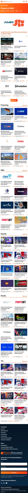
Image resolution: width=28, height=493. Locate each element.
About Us (3, 429)
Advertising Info (4, 430)
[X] (1, 483)
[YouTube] (6, 483)
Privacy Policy (4, 434)
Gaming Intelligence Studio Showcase (9, 448)
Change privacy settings (6, 437)
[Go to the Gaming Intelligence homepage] (6, 1)
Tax (21, 10)
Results (12, 10)
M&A (8, 10)
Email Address (3, 466)
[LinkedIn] (4, 483)
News (2, 5)
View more (14, 100)
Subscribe (14, 472)
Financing (3, 10)
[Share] (26, 36)
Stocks (17, 10)
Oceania (6, 5)
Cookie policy (4, 436)
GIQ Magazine (4, 445)
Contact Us (3, 432)
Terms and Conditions (6, 439)
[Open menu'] (24, 1)
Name (2, 461)
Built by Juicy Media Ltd (6, 487)
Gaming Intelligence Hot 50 (7, 447)
